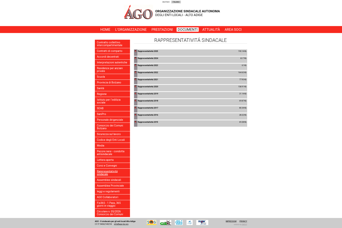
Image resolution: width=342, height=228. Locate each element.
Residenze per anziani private (110, 70)
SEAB (100, 108)
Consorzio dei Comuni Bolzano (110, 127)
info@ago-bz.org (121, 224)
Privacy (243, 221)
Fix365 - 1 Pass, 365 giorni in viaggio (109, 204)
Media (100, 145)
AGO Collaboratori (107, 197)
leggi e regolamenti (108, 191)
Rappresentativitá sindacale (107, 173)
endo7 (244, 224)
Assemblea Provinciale (110, 185)
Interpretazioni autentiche (112, 62)
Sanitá (100, 88)
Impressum (231, 221)
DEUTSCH (166, 2)
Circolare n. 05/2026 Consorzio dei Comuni (110, 213)
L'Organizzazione (131, 30)
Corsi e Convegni (107, 165)
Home (105, 30)
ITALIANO (176, 2)
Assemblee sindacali (109, 179)
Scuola (101, 76)
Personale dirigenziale (110, 119)
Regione (102, 94)
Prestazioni (162, 30)
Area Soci (233, 30)
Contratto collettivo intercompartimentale (109, 44)
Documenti (188, 30)
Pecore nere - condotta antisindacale (110, 153)
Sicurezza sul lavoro (109, 134)
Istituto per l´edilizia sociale (109, 101)
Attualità (211, 30)
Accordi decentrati (108, 56)
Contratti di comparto (109, 51)
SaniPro (101, 114)
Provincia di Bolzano (109, 82)
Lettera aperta (105, 159)
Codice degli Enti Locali (111, 139)
